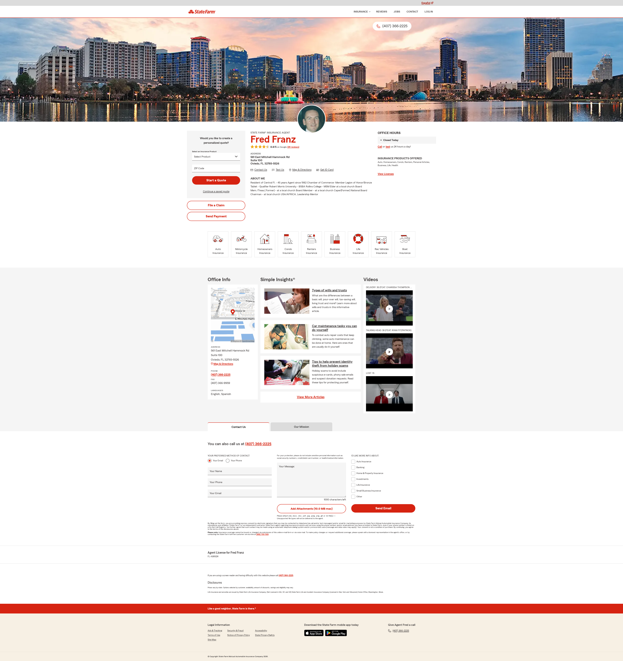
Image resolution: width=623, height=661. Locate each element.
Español (425, 3)
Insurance (361, 11)
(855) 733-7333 (262, 534)
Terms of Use (214, 635)
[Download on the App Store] (314, 633)
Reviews (381, 11)
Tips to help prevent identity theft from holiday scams (332, 363)
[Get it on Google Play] (336, 633)
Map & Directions (223, 364)
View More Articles (310, 397)
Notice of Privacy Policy (238, 635)
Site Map (212, 640)
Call (380, 146)
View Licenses (386, 174)
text (388, 146)
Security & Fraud (235, 631)
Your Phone (236, 461)
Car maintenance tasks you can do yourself (334, 328)
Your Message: (287, 466)
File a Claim (216, 205)
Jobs (397, 11)
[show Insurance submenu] (369, 11)
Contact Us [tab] (239, 426)
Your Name (216, 471)
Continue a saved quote (216, 191)
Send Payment (216, 216)
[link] (202, 11)
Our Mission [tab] (301, 426)
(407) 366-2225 (220, 374)
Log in (429, 11)
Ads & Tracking (215, 631)
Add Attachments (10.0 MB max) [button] (312, 508)
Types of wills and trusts (329, 290)
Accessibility (261, 631)
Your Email (218, 461)
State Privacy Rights (265, 635)
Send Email (383, 508)
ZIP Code (199, 168)
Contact (412, 11)
